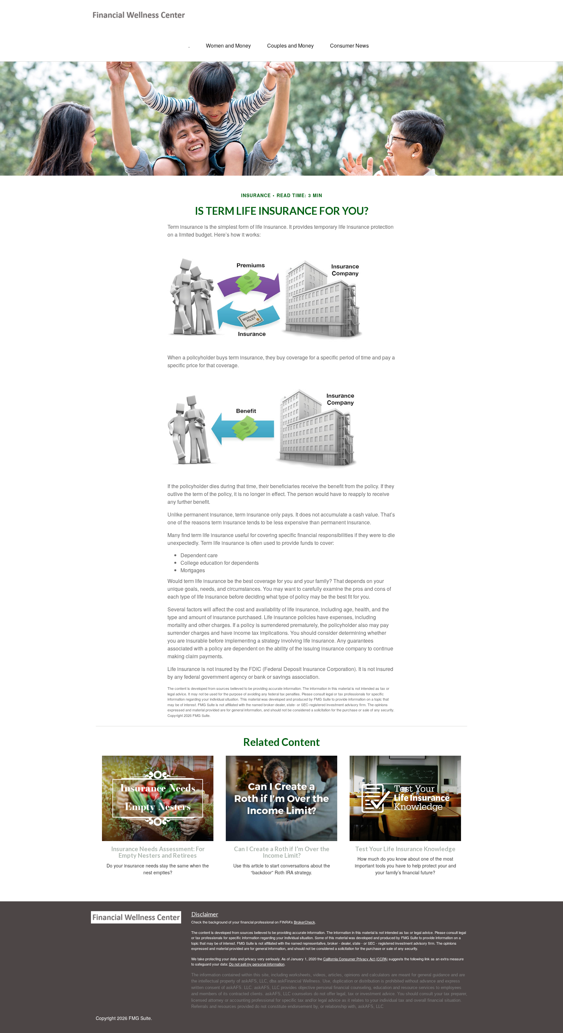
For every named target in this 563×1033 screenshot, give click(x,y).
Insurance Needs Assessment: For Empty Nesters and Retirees (158, 852)
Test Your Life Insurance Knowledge (405, 848)
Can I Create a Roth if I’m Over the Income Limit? (281, 852)
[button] (228, 45)
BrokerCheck (304, 921)
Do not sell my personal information (256, 964)
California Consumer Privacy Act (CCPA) (355, 958)
